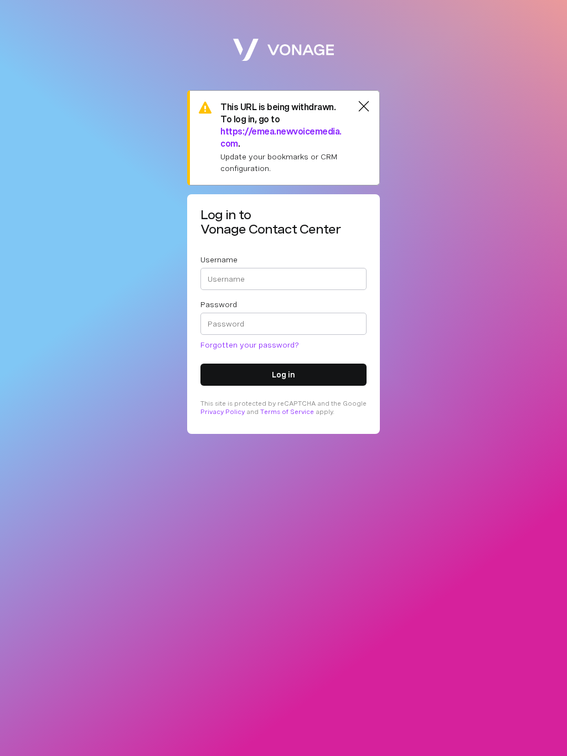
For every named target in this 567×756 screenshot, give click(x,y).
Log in (283, 374)
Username (219, 259)
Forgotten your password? (249, 344)
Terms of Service (287, 412)
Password (218, 304)
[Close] (364, 106)
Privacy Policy (222, 412)
